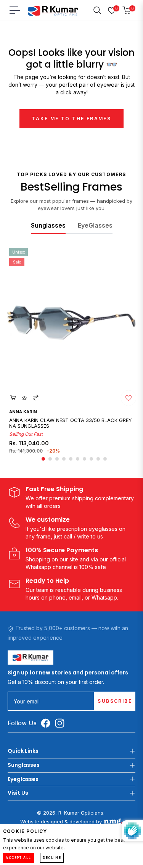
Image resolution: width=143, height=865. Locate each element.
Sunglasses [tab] (48, 225)
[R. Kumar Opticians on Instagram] (62, 723)
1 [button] (43, 459)
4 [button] (64, 459)
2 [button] (50, 459)
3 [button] (57, 459)
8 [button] (91, 459)
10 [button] (105, 459)
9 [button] (98, 459)
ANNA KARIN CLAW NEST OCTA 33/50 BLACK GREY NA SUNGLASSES (70, 423)
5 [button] (70, 459)
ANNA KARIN (23, 411)
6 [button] (77, 459)
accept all (18, 858)
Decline (52, 858)
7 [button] (84, 459)
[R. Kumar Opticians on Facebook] (47, 723)
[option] (72, 354)
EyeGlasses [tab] (95, 225)
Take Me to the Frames (71, 118)
